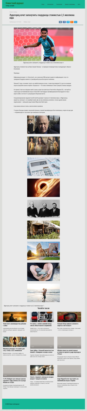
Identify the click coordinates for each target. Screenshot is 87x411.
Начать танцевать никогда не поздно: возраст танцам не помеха (42, 378)
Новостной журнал (15, 3)
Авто (79, 4)
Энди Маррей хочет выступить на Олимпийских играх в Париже (67, 379)
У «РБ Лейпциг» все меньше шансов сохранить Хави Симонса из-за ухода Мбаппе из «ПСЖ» (14, 380)
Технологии (59, 4)
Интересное (50, 4)
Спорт (42, 4)
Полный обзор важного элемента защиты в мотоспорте (67, 324)
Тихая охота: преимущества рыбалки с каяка (14, 324)
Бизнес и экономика (70, 4)
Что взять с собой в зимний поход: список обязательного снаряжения (41, 324)
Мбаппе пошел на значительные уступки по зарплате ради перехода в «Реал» (69, 352)
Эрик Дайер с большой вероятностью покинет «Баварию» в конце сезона (42, 351)
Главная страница (13, 12)
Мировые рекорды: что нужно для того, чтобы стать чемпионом (14, 349)
